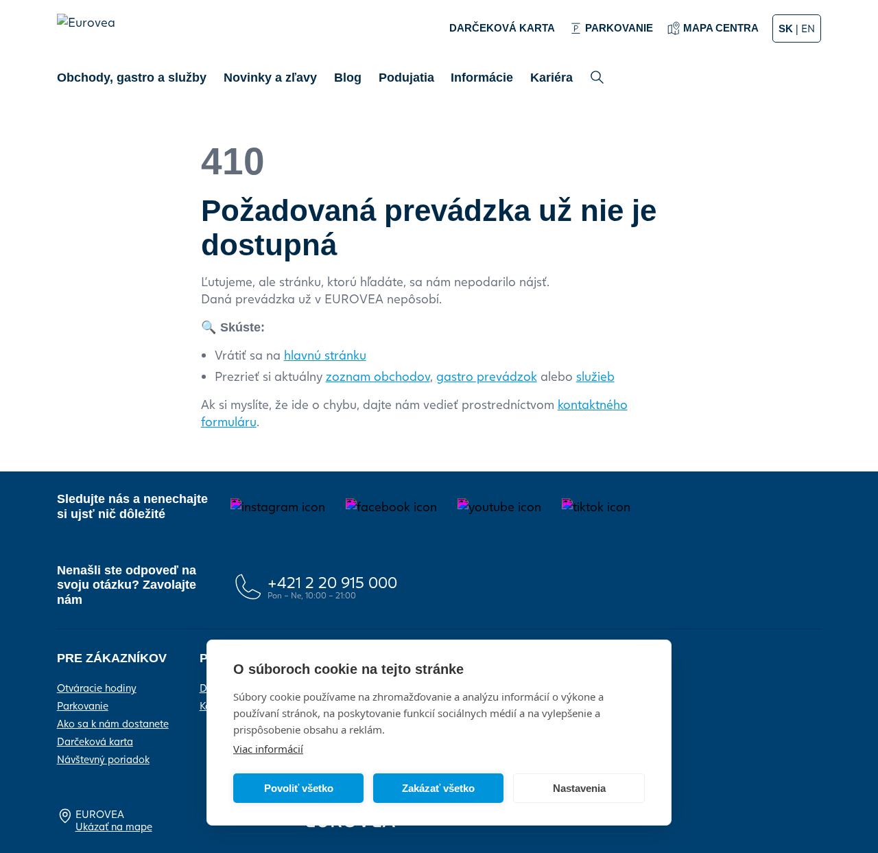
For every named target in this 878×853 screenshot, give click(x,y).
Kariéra (551, 77)
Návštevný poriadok (103, 759)
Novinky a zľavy (270, 77)
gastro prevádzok (486, 376)
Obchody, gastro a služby (131, 77)
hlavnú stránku (325, 354)
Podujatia (406, 77)
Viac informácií (268, 749)
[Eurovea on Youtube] (499, 506)
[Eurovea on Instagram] (277, 506)
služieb (595, 376)
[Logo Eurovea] (93, 35)
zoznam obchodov (378, 376)
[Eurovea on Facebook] (391, 506)
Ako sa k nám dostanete (113, 723)
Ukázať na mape (113, 826)
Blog (347, 77)
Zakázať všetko (438, 788)
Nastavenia (579, 788)
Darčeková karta (95, 741)
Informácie (482, 77)
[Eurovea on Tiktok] (596, 506)
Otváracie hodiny (97, 687)
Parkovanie (82, 705)
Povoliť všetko (298, 788)
